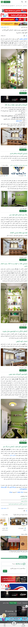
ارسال (5, 571)
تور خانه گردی (24, 27)
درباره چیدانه (24, 603)
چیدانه (10, 492)
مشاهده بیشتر (5, 165)
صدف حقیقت (20, 492)
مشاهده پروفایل (23, 93)
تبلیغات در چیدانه (13, 603)
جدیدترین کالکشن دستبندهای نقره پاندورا (18, 504)
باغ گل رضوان (24, 501)
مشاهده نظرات (3, 27)
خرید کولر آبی (24, 498)
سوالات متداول (6, 603)
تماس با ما (19, 603)
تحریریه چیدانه (21, 508)
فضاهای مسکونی (23, 39)
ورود (24, 605)
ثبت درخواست (7, 2)
